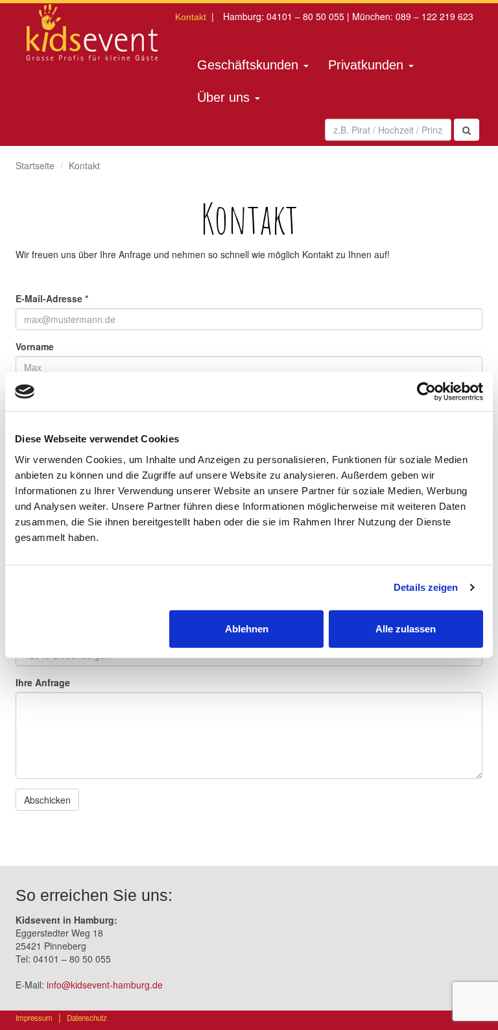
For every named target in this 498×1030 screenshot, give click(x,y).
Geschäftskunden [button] (249, 65)
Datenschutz (87, 1017)
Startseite (35, 165)
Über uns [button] (225, 97)
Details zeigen (426, 587)
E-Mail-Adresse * (52, 298)
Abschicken (47, 799)
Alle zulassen (405, 628)
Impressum (34, 1017)
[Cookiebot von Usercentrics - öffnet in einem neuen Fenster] (426, 391)
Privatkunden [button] (367, 65)
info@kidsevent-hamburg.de (105, 984)
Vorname (35, 346)
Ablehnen (246, 628)
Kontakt (190, 17)
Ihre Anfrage (43, 682)
